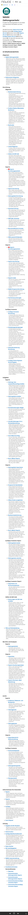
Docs (16, 2)
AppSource (5, 4)
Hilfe (20, 1)
